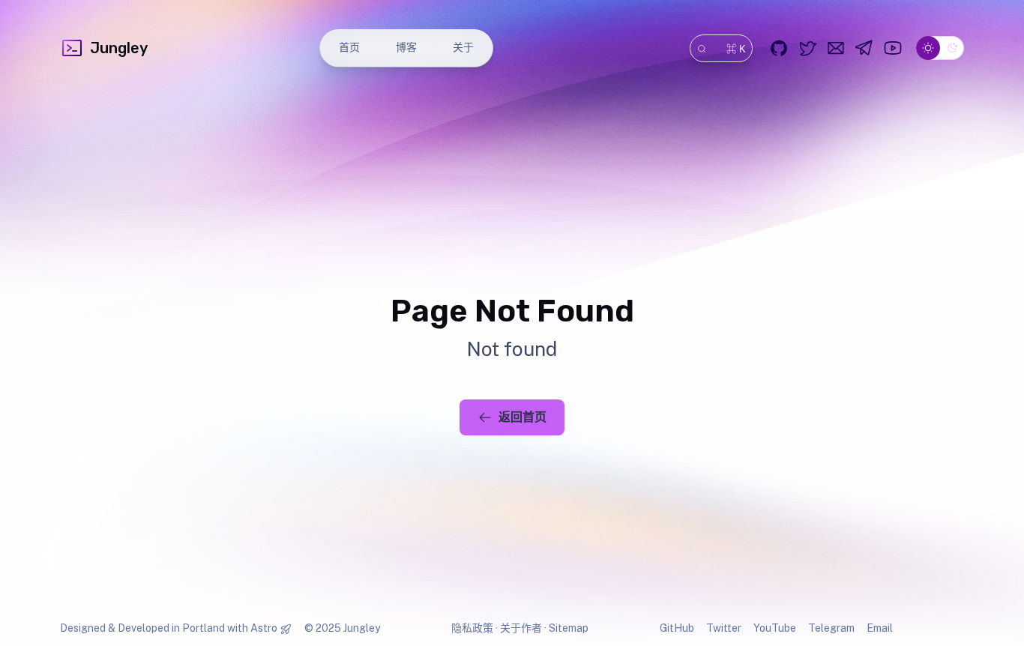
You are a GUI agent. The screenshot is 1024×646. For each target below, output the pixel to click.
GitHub (677, 628)
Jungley (119, 48)
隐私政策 (472, 628)
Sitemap (568, 628)
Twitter (723, 628)
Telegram (831, 628)
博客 (406, 47)
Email (880, 628)
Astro (263, 628)
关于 (463, 47)
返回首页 (522, 417)
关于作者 (521, 628)
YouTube (774, 628)
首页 (349, 47)
